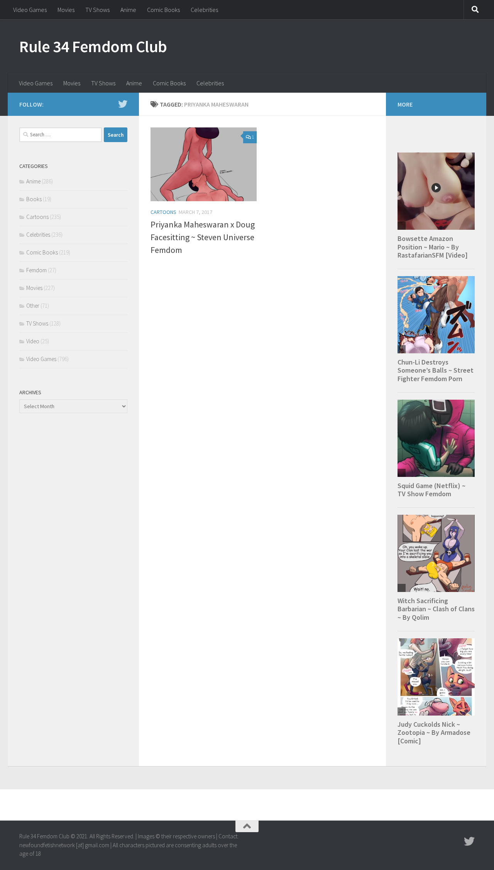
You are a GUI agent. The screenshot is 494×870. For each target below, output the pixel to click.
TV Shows (97, 10)
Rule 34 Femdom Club (93, 46)
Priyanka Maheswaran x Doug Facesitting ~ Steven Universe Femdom (203, 237)
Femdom (36, 270)
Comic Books (163, 10)
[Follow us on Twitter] (122, 104)
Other (32, 305)
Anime (128, 10)
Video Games (30, 10)
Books (34, 199)
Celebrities (204, 10)
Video (32, 341)
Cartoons (163, 212)
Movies (66, 10)
